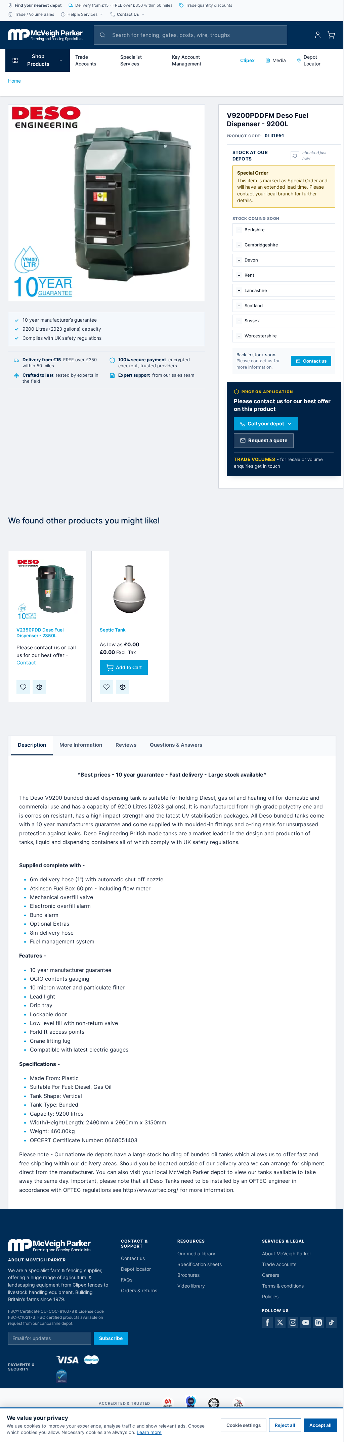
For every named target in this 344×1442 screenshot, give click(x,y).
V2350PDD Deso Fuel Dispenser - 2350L (40, 632)
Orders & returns (139, 1290)
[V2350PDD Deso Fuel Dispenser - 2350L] (47, 589)
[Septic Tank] (130, 589)
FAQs (126, 1280)
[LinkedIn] (318, 1322)
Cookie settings (243, 1425)
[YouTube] (305, 1322)
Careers (270, 1275)
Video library (191, 1286)
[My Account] (318, 35)
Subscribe (111, 1338)
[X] (280, 1322)
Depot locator (136, 1269)
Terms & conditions (283, 1286)
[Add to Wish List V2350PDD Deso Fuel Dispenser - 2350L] (23, 687)
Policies (270, 1296)
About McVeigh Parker (286, 1253)
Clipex (247, 60)
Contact (26, 662)
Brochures (188, 1275)
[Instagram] (293, 1322)
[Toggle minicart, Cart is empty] (331, 35)
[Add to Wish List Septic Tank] (106, 687)
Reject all (285, 1425)
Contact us (133, 1258)
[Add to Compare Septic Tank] (122, 687)
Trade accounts (279, 1264)
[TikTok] (331, 1322)
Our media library (196, 1253)
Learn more (149, 1432)
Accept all (320, 1425)
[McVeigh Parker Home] (45, 35)
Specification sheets (199, 1264)
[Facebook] (267, 1322)
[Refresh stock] (295, 155)
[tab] (32, 745)
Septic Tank (113, 630)
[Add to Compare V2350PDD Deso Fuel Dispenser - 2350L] (39, 687)
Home (14, 81)
